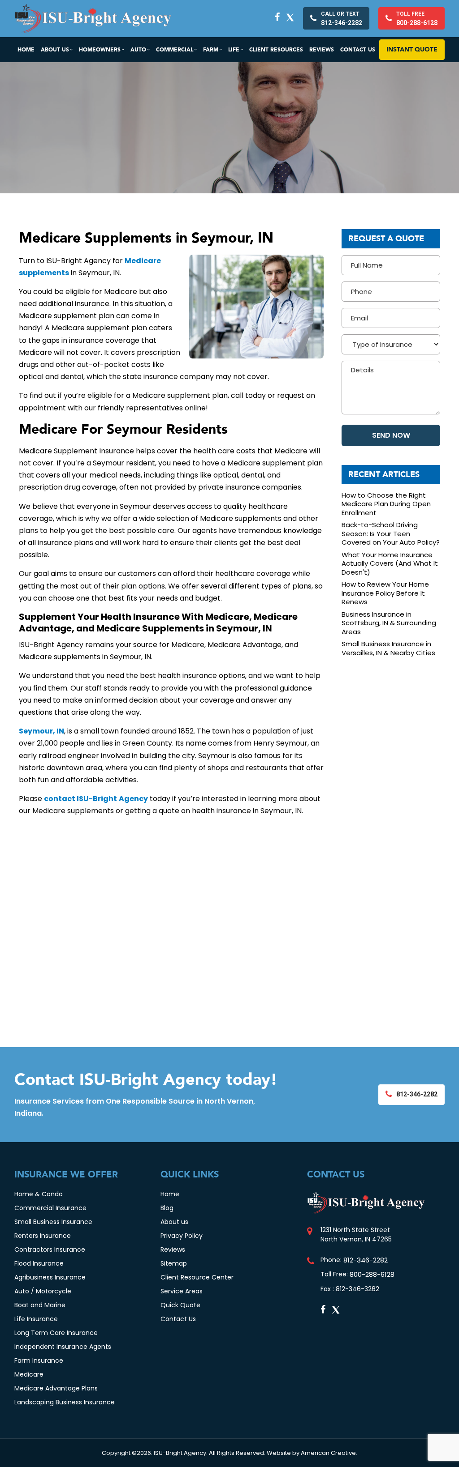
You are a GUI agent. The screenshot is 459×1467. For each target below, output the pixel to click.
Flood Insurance (39, 1263)
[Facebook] (277, 17)
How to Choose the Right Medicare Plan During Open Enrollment (386, 504)
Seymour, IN (41, 731)
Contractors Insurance (49, 1249)
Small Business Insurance (53, 1221)
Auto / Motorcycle (42, 1291)
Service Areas (181, 1291)
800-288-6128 (372, 1274)
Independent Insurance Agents (62, 1346)
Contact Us (178, 1318)
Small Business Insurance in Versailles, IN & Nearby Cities (388, 648)
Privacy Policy (181, 1235)
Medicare (28, 1374)
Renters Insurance (42, 1235)
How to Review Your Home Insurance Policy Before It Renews (385, 593)
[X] (290, 17)
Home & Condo (38, 1194)
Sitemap (173, 1263)
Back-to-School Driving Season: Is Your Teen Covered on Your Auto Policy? (391, 533)
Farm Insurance (38, 1360)
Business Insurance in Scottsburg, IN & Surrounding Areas (389, 623)
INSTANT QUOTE (411, 49)
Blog (166, 1207)
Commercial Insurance (50, 1207)
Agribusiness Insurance (50, 1277)
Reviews (172, 1249)
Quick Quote (180, 1305)
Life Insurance (36, 1318)
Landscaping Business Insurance (64, 1402)
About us (174, 1221)
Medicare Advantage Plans (56, 1388)
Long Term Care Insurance (56, 1332)
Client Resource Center (197, 1277)
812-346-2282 (365, 1260)
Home (169, 1194)
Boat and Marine (39, 1305)
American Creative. (329, 1453)
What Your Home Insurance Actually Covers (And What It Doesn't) (390, 563)
